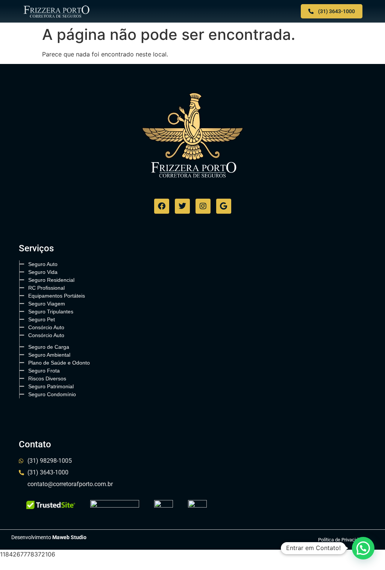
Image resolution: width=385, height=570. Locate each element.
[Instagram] (203, 206)
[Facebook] (161, 206)
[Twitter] (182, 206)
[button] (192, 11)
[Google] (223, 206)
